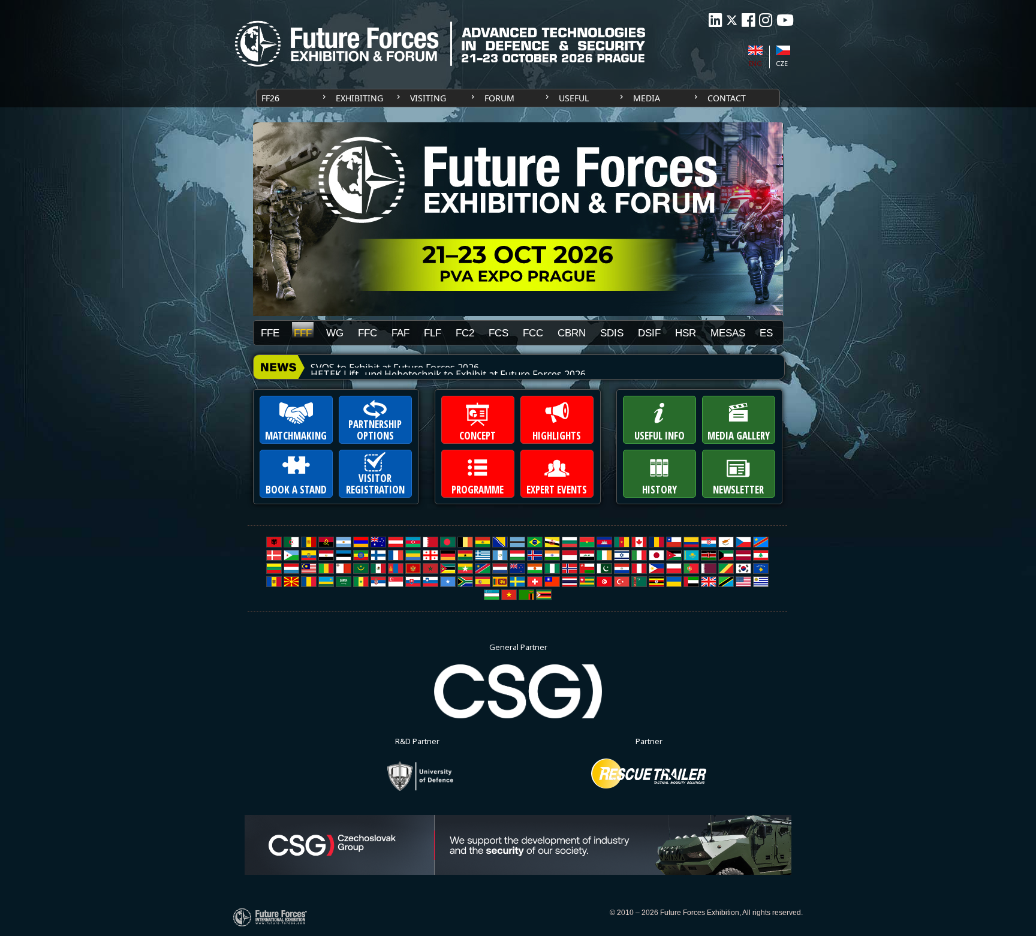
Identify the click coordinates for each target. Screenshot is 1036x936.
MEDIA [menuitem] (646, 98)
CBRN (572, 333)
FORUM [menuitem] (499, 98)
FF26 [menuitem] (270, 98)
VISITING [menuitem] (428, 98)
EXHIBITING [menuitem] (359, 98)
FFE (270, 333)
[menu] (518, 98)
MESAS (727, 333)
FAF (400, 333)
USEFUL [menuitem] (574, 98)
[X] (731, 20)
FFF (303, 332)
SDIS (612, 333)
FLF (432, 333)
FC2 (465, 333)
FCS (498, 333)
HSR (685, 333)
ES (766, 333)
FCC (533, 333)
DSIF (649, 333)
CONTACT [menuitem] (726, 98)
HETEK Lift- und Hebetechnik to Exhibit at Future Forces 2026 (448, 367)
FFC (367, 333)
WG (335, 333)
